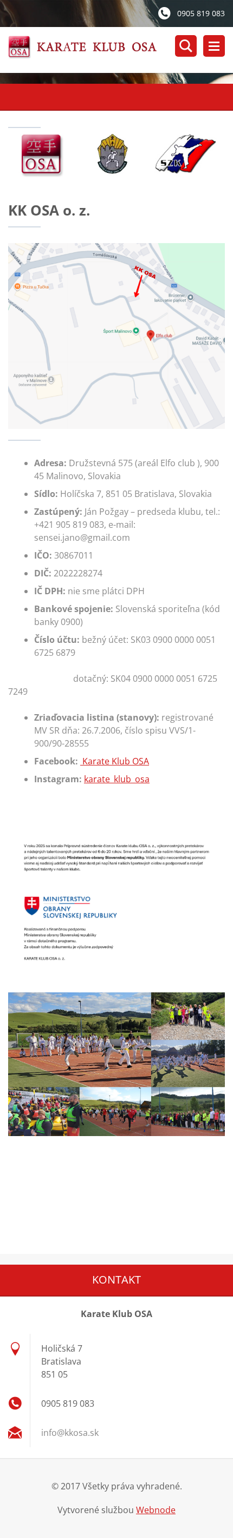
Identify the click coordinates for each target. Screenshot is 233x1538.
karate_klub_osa (117, 779)
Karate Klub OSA (114, 761)
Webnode (156, 1510)
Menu (214, 46)
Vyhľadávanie (186, 46)
